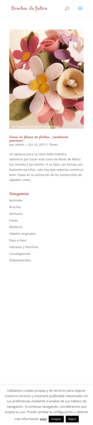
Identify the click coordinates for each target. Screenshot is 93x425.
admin (19, 144)
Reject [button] (72, 419)
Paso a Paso (17, 240)
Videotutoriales (20, 260)
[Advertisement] (41, 334)
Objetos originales (22, 234)
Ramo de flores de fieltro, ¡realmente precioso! (38, 138)
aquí (43, 419)
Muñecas (15, 227)
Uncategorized (19, 254)
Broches (15, 207)
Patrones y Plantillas (23, 247)
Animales (16, 200)
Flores (53, 144)
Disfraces (16, 214)
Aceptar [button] (56, 419)
